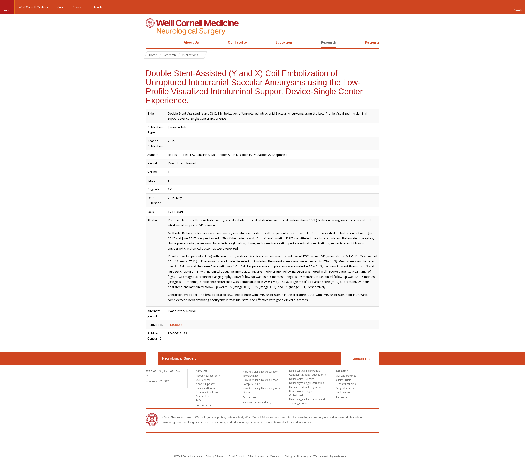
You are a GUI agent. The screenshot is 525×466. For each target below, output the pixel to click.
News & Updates (205, 384)
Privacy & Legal (214, 456)
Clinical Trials (343, 380)
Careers (274, 456)
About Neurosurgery (208, 376)
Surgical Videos (345, 388)
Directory (302, 456)
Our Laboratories (346, 376)
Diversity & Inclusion (207, 392)
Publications (343, 392)
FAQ (198, 400)
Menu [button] (7, 10)
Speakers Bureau (206, 388)
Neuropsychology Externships (306, 383)
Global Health (297, 395)
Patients (372, 42)
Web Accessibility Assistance (329, 456)
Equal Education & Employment (247, 456)
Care (60, 7)
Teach (97, 7)
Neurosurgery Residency (257, 402)
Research (328, 42)
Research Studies (346, 384)
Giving (288, 456)
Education (284, 42)
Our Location (152, 358)
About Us (191, 42)
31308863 (175, 325)
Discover (78, 7)
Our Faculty (237, 42)
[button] (518, 7)
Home (150, 42)
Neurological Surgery (179, 358)
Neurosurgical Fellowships (304, 370)
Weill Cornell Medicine (34, 7)
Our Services (203, 380)
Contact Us (360, 359)
